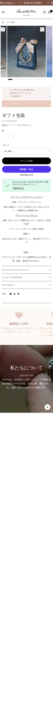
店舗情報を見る (18, 188)
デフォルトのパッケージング (15, 269)
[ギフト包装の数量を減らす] (4, 136)
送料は (4, 125)
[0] (49, 12)
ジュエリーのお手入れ (12, 277)
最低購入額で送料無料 (24, 3)
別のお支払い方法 (26, 174)
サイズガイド (8, 285)
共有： (4, 294)
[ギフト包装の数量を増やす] (13, 136)
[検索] (44, 12)
